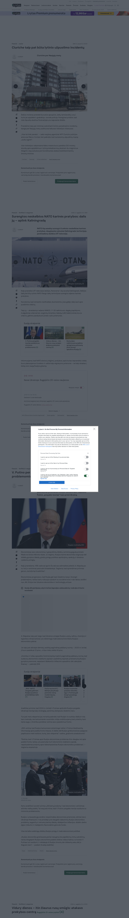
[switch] (86, 457)
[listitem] (64, 453)
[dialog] (64, 459)
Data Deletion (54, 488)
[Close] (95, 429)
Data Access (64, 488)
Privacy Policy (74, 488)
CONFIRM (52, 482)
